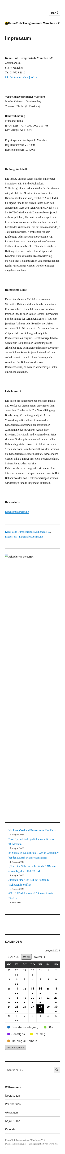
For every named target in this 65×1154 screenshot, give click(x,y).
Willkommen (13, 1087)
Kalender (13, 942)
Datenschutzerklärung (17, 511)
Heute (26, 956)
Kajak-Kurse (12, 1121)
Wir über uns (13, 1104)
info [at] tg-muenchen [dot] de (21, 77)
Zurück (15, 957)
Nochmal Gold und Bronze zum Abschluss (32, 830)
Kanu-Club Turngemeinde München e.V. (27, 531)
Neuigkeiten (12, 1095)
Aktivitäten (11, 1112)
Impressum (11, 536)
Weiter (37, 957)
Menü (54, 12)
